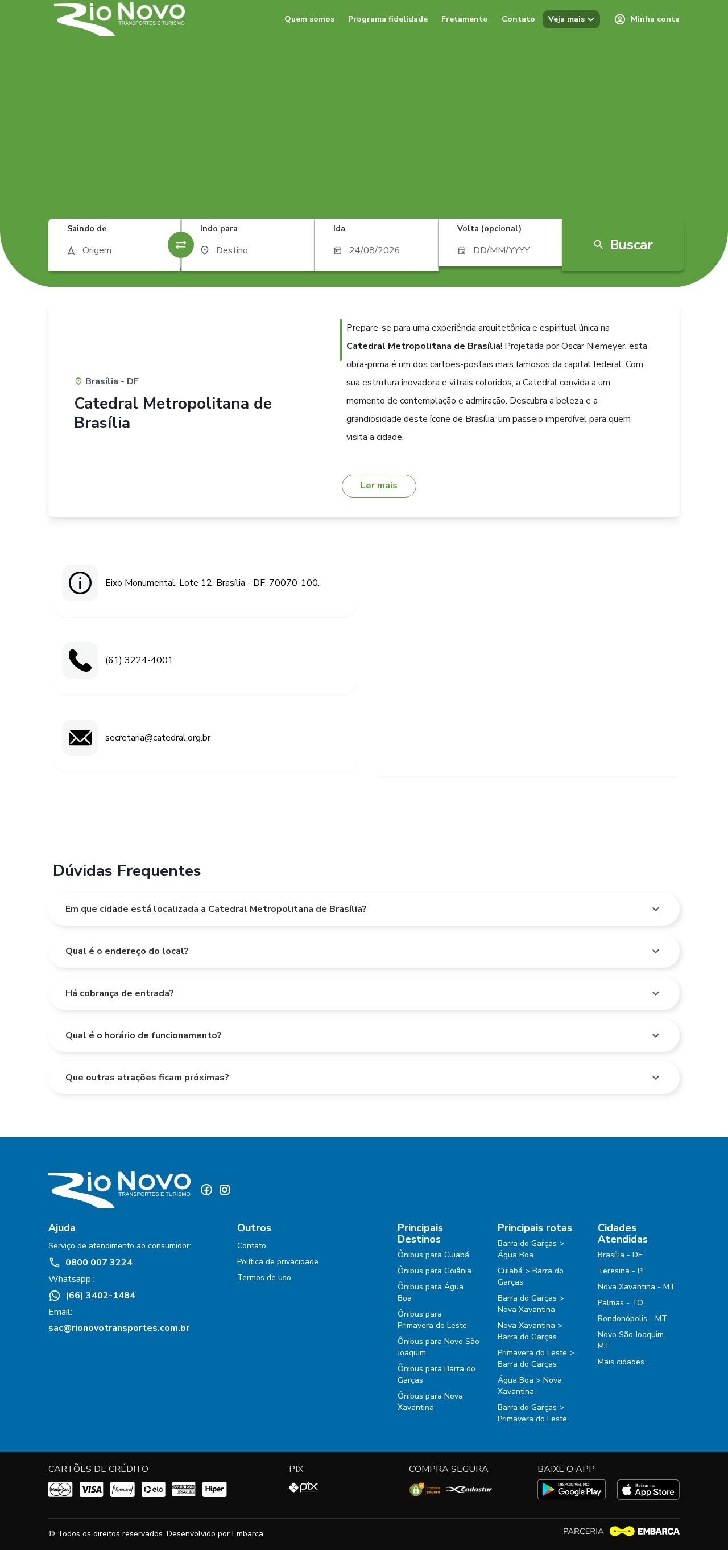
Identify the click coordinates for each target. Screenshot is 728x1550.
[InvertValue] (181, 245)
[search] (114, 250)
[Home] (119, 19)
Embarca (247, 1533)
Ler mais (379, 485)
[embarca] (621, 1531)
